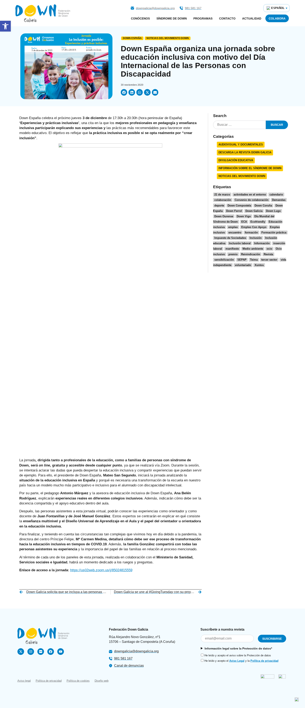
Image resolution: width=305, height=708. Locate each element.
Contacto (227, 18)
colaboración (222, 199)
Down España (132, 38)
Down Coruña (263, 205)
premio (233, 254)
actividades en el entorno (250, 194)
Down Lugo (273, 210)
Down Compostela (239, 205)
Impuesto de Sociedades (230, 237)
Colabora (277, 18)
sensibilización (224, 259)
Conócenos (140, 18)
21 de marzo (222, 194)
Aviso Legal (236, 660)
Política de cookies (78, 680)
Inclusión (256, 237)
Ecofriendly (257, 221)
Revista (268, 254)
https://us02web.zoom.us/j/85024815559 (101, 570)
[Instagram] (30, 651)
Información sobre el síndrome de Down (249, 168)
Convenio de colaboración (251, 199)
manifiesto (232, 248)
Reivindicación (250, 254)
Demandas (278, 199)
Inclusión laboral (240, 243)
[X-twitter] (20, 651)
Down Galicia (253, 210)
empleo (233, 227)
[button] (124, 92)
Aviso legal (24, 680)
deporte (219, 205)
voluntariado (243, 265)
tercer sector (269, 259)
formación (251, 232)
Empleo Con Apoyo (253, 227)
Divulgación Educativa (235, 160)
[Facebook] (50, 651)
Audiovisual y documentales (240, 144)
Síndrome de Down (171, 18)
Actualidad (251, 18)
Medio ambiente (253, 248)
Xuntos (259, 265)
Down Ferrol (234, 210)
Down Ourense (223, 216)
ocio (269, 248)
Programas (202, 18)
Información (262, 243)
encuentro (234, 232)
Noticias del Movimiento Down (167, 38)
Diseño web (102, 680)
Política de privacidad (264, 660)
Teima (254, 259)
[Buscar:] (239, 125)
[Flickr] (40, 651)
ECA (244, 221)
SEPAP (241, 259)
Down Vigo (244, 216)
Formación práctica (273, 232)
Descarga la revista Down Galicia (244, 152)
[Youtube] (60, 651)
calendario (276, 194)
